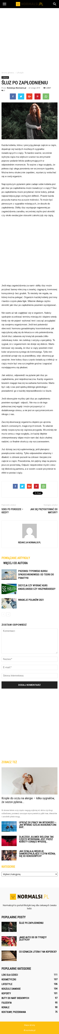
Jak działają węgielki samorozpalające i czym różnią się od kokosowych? (37, 853)
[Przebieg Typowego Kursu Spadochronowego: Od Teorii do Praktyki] (9, 574)
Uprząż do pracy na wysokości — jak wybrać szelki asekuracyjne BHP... (37, 825)
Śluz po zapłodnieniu (31, 923)
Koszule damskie (11, 988)
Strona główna (8, 72)
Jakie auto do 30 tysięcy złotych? (33, 938)
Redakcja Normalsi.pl (16, 88)
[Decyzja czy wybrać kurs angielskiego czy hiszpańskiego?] (9, 589)
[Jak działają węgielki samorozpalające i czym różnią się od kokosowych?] (9, 855)
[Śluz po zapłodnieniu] (9, 927)
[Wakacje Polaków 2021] (9, 603)
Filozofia (7, 1002)
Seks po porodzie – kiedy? (12, 511)
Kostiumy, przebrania (14, 1012)
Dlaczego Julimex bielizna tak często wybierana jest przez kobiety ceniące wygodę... (36, 839)
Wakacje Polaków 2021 (31, 599)
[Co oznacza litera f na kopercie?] (9, 956)
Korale (5, 1007)
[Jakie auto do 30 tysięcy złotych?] (9, 941)
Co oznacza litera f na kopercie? (38, 951)
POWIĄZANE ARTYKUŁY (16, 558)
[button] (55, 4)
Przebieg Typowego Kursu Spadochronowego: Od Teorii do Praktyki (36, 574)
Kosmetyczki (9, 979)
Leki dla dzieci (10, 974)
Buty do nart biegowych (15, 998)
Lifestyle (5, 77)
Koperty (6, 993)
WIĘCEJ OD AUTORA (15, 563)
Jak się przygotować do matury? (43, 511)
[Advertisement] (29, 39)
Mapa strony (29, 1025)
